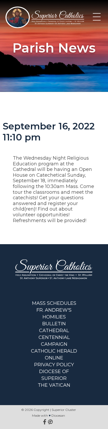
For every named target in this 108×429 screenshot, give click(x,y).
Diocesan (58, 415)
